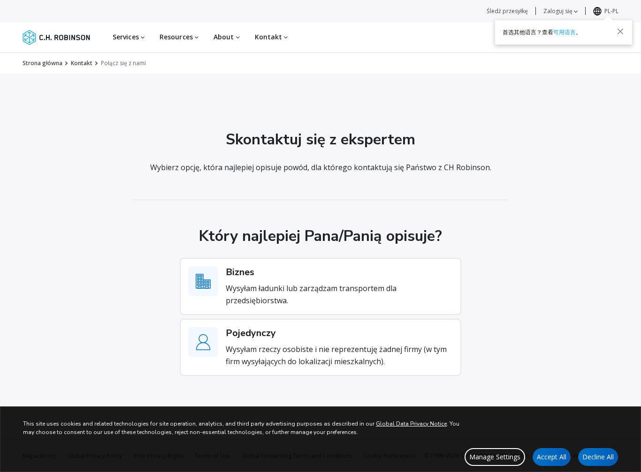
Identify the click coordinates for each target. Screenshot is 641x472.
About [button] (225, 36)
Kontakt (81, 63)
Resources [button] (177, 36)
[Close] (620, 31)
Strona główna (42, 63)
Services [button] (127, 36)
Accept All (551, 456)
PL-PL (611, 11)
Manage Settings (494, 456)
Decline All (598, 456)
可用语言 (564, 32)
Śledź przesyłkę (507, 11)
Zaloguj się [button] (558, 11)
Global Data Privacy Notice (411, 423)
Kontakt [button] (269, 36)
